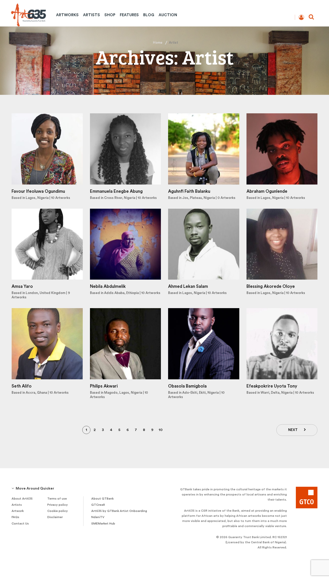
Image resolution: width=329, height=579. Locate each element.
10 (160, 430)
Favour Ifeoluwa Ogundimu (38, 191)
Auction (168, 15)
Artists (91, 15)
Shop (109, 15)
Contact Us (20, 523)
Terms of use (57, 498)
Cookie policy (57, 510)
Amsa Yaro (22, 286)
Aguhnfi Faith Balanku (189, 191)
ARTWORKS (67, 15)
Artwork (18, 510)
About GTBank (102, 498)
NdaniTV (97, 517)
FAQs (15, 517)
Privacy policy (57, 504)
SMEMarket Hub (103, 523)
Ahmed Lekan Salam (188, 286)
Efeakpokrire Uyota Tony (271, 386)
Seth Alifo (22, 386)
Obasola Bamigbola (187, 386)
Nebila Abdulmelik (108, 286)
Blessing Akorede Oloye (270, 286)
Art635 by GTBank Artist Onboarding (119, 510)
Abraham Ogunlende (266, 191)
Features (129, 15)
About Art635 (22, 498)
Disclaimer (55, 517)
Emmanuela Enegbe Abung (116, 191)
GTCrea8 (98, 504)
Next (293, 430)
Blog (148, 15)
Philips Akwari (104, 386)
